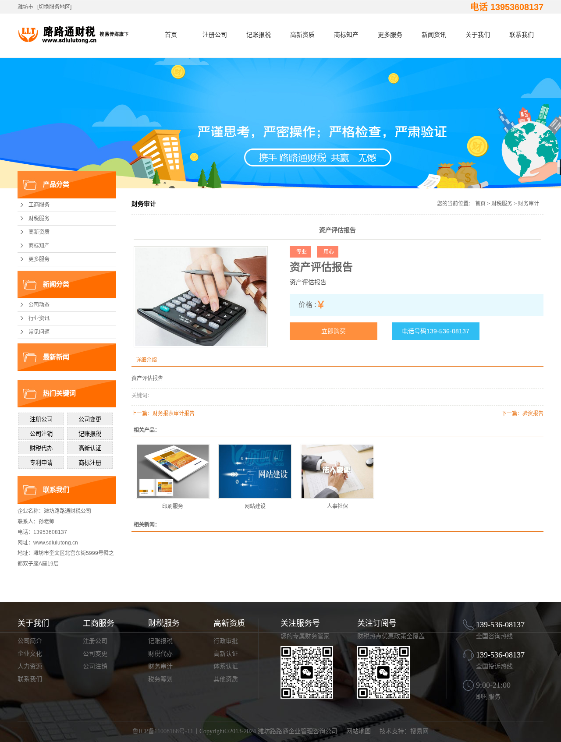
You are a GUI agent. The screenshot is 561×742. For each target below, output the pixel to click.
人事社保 (337, 506)
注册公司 (214, 34)
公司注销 (95, 666)
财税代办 (160, 653)
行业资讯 (39, 318)
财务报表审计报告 (174, 413)
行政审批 (225, 641)
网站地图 (358, 731)
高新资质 (302, 34)
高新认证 (225, 653)
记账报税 (258, 34)
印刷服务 (172, 506)
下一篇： (511, 413)
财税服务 (39, 219)
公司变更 (95, 653)
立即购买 (333, 331)
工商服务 (39, 205)
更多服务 (390, 34)
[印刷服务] (172, 471)
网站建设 (255, 506)
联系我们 (521, 34)
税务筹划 (160, 679)
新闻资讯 (434, 34)
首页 (171, 34)
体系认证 (225, 666)
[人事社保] (337, 471)
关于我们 (477, 34)
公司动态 (39, 305)
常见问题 (39, 332)
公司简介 (30, 641)
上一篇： (142, 413)
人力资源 (30, 666)
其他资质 (225, 679)
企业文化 (30, 653)
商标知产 (346, 34)
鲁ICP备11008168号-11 (162, 731)
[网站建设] (255, 471)
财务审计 (528, 204)
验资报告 (532, 413)
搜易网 (419, 731)
